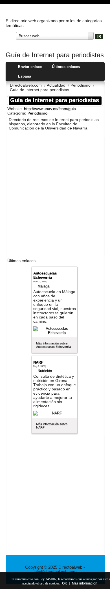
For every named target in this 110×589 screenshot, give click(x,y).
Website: (15, 108)
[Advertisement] (55, 195)
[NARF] (54, 413)
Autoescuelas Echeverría (45, 275)
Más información (84, 583)
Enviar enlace (30, 67)
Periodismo (37, 113)
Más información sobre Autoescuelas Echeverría (53, 345)
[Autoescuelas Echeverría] (54, 330)
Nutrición (45, 371)
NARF (38, 362)
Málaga (43, 286)
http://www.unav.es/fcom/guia (50, 109)
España (24, 76)
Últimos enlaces (66, 67)
